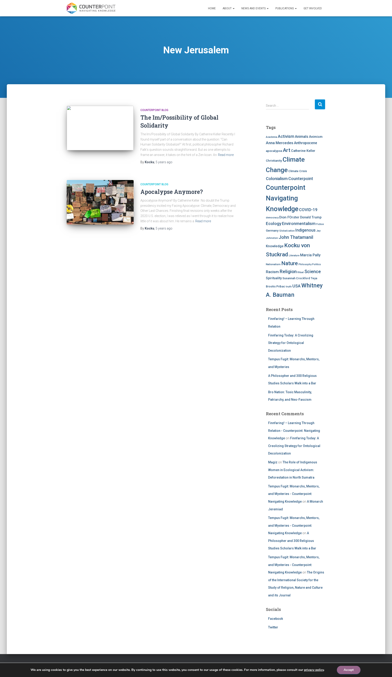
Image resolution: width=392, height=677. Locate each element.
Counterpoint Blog (154, 110)
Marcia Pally (310, 255)
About (227, 8)
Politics (316, 264)
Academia (271, 137)
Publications (284, 8)
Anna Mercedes (279, 143)
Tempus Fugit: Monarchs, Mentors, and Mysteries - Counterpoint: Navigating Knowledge (293, 493)
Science (312, 271)
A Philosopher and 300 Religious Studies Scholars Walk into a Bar (292, 540)
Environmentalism (299, 223)
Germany (272, 230)
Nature (289, 263)
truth (289, 286)
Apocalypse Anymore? (171, 191)
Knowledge (275, 246)
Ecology (273, 223)
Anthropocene (305, 143)
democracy (272, 217)
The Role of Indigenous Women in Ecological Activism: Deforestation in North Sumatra (292, 469)
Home (212, 8)
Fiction (320, 224)
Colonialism (277, 178)
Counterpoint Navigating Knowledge (285, 198)
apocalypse (274, 151)
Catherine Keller (303, 151)
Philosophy (305, 264)
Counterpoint (300, 178)
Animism (316, 136)
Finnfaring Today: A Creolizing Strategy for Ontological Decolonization (290, 343)
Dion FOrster (289, 217)
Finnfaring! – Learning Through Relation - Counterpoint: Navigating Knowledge (294, 430)
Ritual (300, 272)
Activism (286, 136)
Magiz (272, 462)
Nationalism (273, 264)
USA (296, 286)
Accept (349, 670)
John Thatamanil (296, 237)
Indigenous (305, 230)
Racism (272, 271)
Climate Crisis (297, 171)
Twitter (273, 627)
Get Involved (313, 8)
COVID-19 (308, 209)
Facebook (275, 618)
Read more (226, 155)
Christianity (274, 160)
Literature (294, 255)
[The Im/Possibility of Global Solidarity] (100, 128)
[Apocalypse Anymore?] (100, 202)
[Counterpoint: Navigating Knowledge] (91, 8)
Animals (301, 136)
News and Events (253, 8)
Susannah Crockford (296, 278)
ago (164, 162)
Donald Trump (310, 217)
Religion (288, 271)
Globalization (287, 230)
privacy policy (314, 670)
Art (286, 150)
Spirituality (274, 278)
